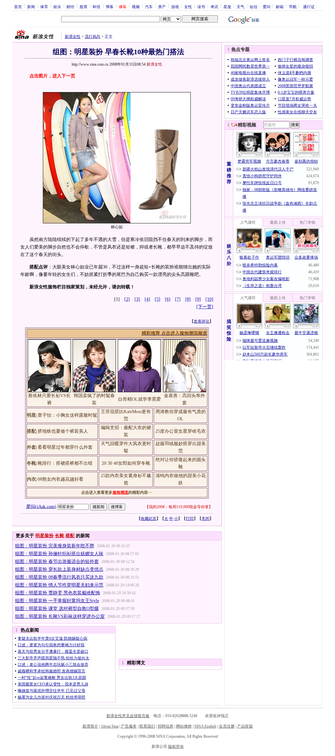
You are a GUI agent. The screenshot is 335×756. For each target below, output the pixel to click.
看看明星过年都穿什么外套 (65, 447)
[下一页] (204, 306)
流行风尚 (92, 36)
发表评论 (201, 321)
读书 (201, 6)
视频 (136, 6)
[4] (147, 299)
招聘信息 (165, 726)
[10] (209, 299)
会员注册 (227, 726)
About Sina (109, 726)
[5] (157, 299)
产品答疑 (245, 726)
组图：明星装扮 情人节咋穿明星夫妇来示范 (59, 585)
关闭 (205, 518)
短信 (253, 6)
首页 (18, 6)
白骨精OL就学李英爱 (139, 399)
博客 (110, 6)
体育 (44, 6)
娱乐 (57, 6)
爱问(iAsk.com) (41, 506)
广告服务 (129, 726)
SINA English (205, 726)
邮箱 (280, 6)
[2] (127, 299)
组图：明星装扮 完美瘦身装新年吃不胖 (54, 545)
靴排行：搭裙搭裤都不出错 (65, 463)
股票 (83, 6)
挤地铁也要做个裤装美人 (63, 431)
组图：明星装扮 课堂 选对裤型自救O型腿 (57, 608)
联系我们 (147, 726)
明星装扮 (44, 535)
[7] (178, 299)
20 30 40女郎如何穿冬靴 (126, 463)
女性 (188, 6)
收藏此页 (148, 518)
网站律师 (184, 726)
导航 (293, 6)
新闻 (31, 6)
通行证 (309, 6)
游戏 (175, 6)
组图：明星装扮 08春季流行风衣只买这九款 (59, 577)
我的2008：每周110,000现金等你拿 (179, 507)
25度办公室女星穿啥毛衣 (180, 431)
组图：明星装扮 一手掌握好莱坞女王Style (57, 600)
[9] (198, 299)
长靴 (59, 535)
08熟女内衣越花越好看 (60, 479)
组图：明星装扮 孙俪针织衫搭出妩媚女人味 (59, 553)
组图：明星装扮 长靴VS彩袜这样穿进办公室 (60, 616)
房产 (162, 6)
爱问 (267, 6)
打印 (190, 518)
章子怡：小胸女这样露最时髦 (67, 415)
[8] (188, 299)
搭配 (70, 535)
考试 (214, 6)
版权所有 (176, 746)
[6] (167, 299)
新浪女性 (72, 36)
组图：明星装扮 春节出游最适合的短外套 (57, 561)
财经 (70, 6)
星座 (227, 6)
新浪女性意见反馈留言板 (128, 716)
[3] (137, 299)
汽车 (149, 6)
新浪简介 (90, 726)
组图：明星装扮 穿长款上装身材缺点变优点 (59, 569)
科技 (96, 6)
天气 (240, 6)
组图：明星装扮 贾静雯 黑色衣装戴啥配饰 (57, 592)
